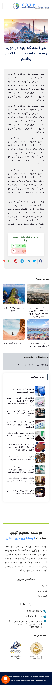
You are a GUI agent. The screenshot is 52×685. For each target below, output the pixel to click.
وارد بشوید (21, 364)
